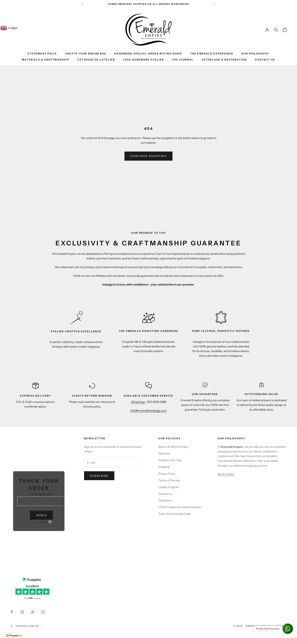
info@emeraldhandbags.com (148, 410)
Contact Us (265, 59)
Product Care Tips (169, 460)
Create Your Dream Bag (85, 53)
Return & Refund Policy (173, 447)
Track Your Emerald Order (174, 514)
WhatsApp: (138, 402)
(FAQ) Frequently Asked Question (179, 507)
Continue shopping (148, 156)
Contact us (165, 494)
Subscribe (99, 475)
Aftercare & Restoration (224, 59)
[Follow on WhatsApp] (43, 612)
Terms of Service (169, 480)
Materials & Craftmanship (45, 59)
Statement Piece (42, 53)
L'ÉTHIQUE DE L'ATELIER (96, 59)
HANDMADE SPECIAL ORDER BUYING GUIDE (148, 53)
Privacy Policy (167, 474)
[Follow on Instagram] (22, 612)
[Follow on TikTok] (33, 612)
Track (41, 515)
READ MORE (226, 474)
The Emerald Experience (212, 53)
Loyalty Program (168, 487)
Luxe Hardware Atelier (143, 59)
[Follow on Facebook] (12, 612)
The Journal (183, 59)
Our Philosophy (255, 53)
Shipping (164, 467)
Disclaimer (165, 500)
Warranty (164, 453)
